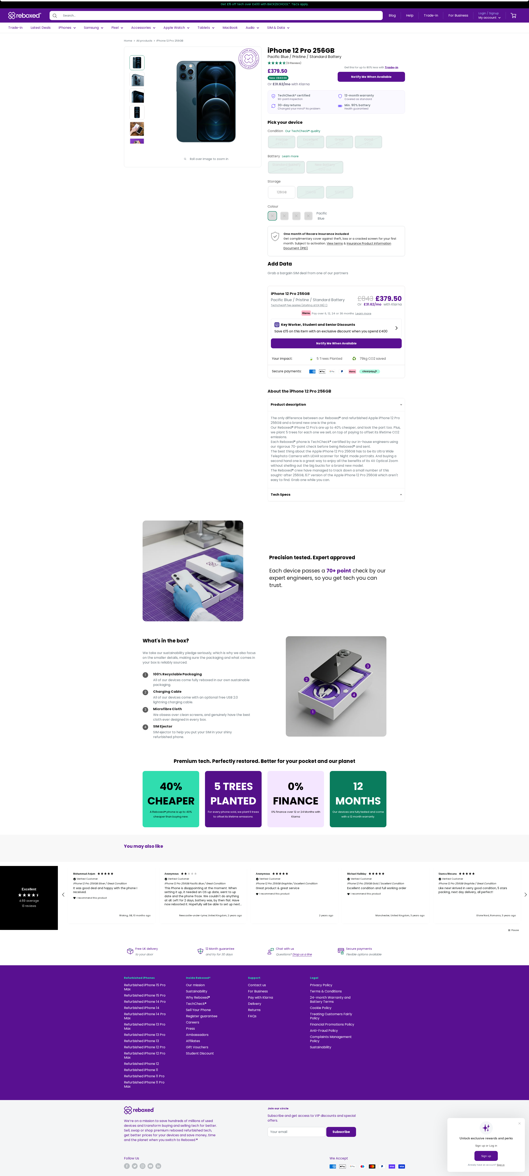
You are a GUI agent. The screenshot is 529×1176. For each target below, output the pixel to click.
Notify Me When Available (371, 77)
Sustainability (196, 991)
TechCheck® (196, 1003)
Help (409, 15)
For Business (458, 15)
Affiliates (193, 1041)
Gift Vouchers (197, 1047)
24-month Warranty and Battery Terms (330, 999)
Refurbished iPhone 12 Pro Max (144, 1055)
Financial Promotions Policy (332, 1024)
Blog (392, 15)
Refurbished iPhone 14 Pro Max (145, 1016)
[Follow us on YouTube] (150, 1166)
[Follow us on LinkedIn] (158, 1166)
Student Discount (200, 1053)
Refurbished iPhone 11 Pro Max (144, 1084)
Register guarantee (201, 1016)
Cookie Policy (320, 1007)
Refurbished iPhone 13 (141, 1041)
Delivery (254, 1003)
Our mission (195, 985)
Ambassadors (197, 1034)
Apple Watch (174, 28)
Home (128, 41)
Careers (192, 1022)
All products (144, 41)
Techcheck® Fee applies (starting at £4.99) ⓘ (299, 305)
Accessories (141, 28)
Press (190, 1028)
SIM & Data (276, 28)
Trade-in (431, 15)
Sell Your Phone (198, 1010)
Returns (254, 1010)
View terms (335, 243)
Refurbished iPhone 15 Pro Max (145, 987)
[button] (284, 63)
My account (488, 17)
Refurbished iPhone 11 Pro (144, 1076)
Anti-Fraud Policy (324, 1030)
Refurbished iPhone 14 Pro (145, 1001)
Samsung (91, 28)
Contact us (257, 985)
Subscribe (341, 1131)
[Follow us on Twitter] (135, 1166)
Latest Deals (41, 28)
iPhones (65, 28)
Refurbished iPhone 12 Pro (144, 1047)
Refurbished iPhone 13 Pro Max (144, 1026)
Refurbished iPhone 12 (141, 1063)
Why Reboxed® (198, 997)
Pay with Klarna (260, 997)
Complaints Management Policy (331, 1038)
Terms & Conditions (326, 991)
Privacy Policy (321, 985)
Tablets (204, 28)
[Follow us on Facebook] (127, 1166)
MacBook (230, 28)
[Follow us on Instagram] (142, 1166)
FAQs (252, 1016)
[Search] (55, 15)
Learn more (290, 156)
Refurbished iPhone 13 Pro (144, 1034)
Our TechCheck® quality (302, 131)
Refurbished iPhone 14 (141, 1007)
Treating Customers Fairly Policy (331, 1016)
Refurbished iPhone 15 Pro (145, 995)
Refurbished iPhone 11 (141, 1070)
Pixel (115, 28)
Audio (250, 28)
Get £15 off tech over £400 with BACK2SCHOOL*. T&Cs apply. (265, 4)
